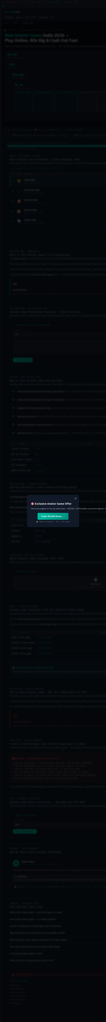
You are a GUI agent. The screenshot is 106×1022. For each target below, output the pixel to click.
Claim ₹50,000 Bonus (51, 516)
